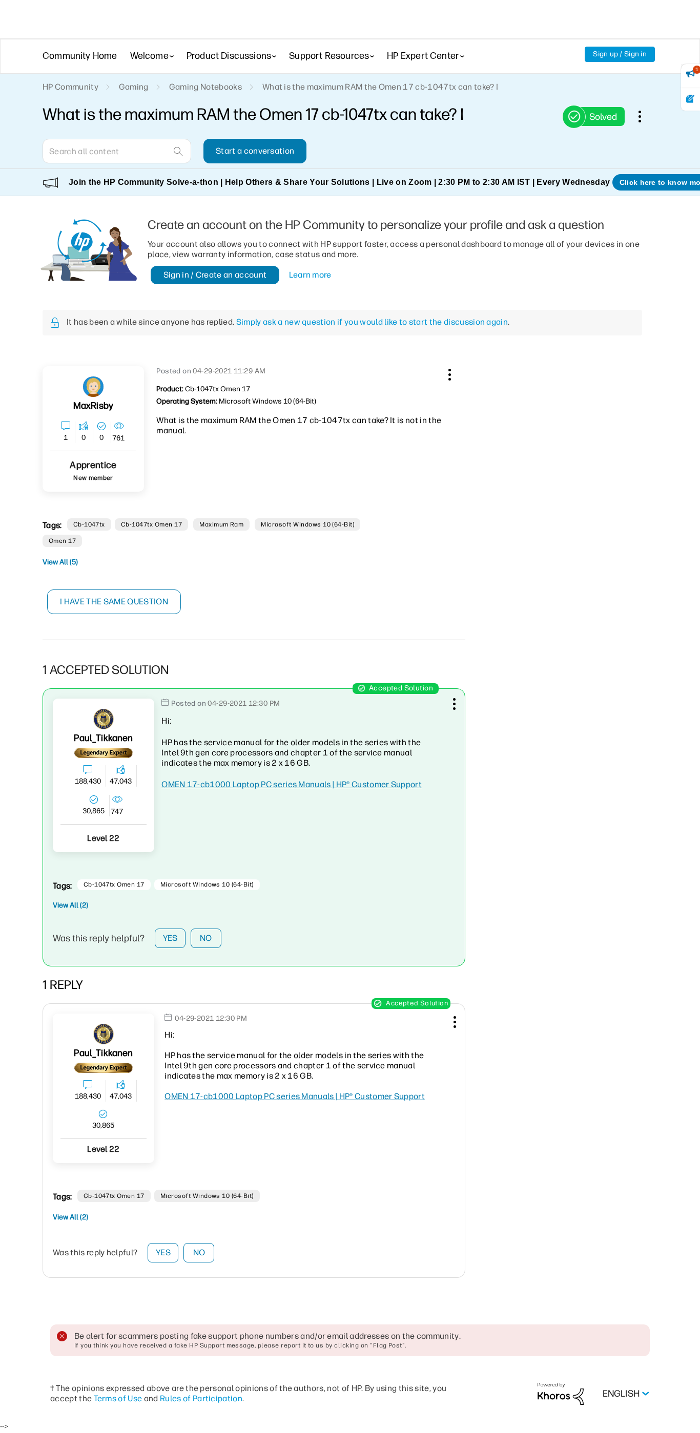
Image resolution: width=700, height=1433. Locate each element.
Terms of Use (118, 1398)
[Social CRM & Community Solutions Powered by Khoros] (561, 1393)
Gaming (134, 87)
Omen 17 (62, 540)
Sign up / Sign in (620, 54)
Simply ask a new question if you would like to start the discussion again (372, 322)
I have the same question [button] (114, 601)
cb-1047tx (89, 524)
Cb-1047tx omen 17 (151, 524)
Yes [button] (170, 938)
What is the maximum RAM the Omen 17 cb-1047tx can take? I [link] (380, 87)
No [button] (206, 938)
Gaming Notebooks (205, 87)
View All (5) (60, 562)
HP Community (70, 87)
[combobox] (117, 151)
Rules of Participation (201, 1398)
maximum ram (221, 524)
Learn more (310, 275)
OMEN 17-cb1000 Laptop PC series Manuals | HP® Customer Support (291, 784)
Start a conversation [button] (255, 151)
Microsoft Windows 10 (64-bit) (307, 524)
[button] (448, 373)
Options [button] (645, 116)
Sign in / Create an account (215, 275)
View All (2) (70, 905)
